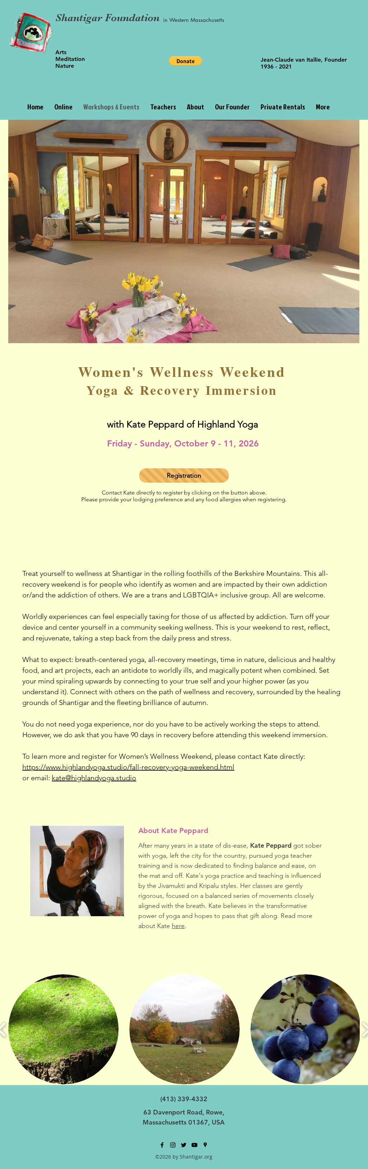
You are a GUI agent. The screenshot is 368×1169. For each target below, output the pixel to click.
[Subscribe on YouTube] (194, 1145)
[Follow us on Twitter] (183, 1145)
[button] (232, 106)
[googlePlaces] (205, 1145)
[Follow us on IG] (172, 1145)
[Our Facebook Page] (162, 1145)
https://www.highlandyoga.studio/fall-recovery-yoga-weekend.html (128, 767)
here (178, 926)
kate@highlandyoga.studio (94, 777)
